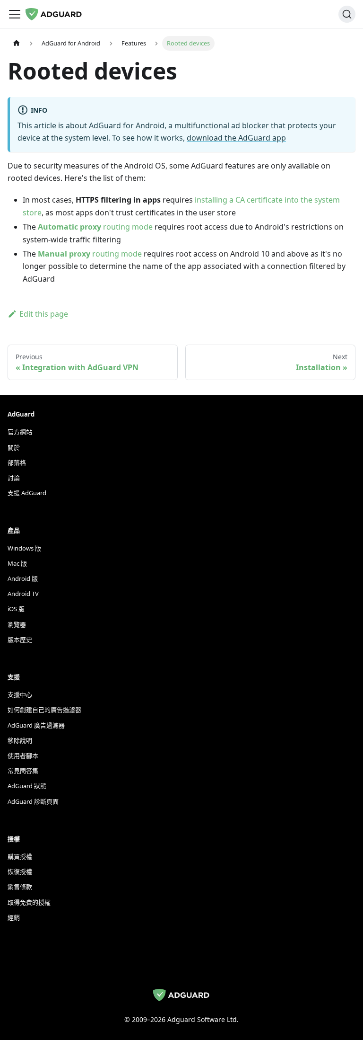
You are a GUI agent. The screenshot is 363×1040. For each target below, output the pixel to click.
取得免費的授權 (29, 902)
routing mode (95, 227)
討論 (14, 477)
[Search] (346, 14)
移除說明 (20, 740)
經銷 (14, 917)
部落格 (17, 462)
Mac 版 (17, 563)
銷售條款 (20, 886)
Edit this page (43, 314)
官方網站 (20, 431)
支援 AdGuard (27, 493)
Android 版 (23, 578)
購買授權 (20, 856)
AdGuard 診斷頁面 (33, 801)
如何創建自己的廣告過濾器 (44, 709)
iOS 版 (16, 608)
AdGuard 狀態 (27, 786)
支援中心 (20, 694)
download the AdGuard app (236, 138)
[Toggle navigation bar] (15, 14)
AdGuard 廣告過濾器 (36, 725)
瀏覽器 (17, 624)
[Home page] (17, 43)
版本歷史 (20, 639)
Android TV (23, 593)
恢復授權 (20, 871)
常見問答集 (23, 770)
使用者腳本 (23, 755)
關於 (14, 447)
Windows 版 (24, 548)
